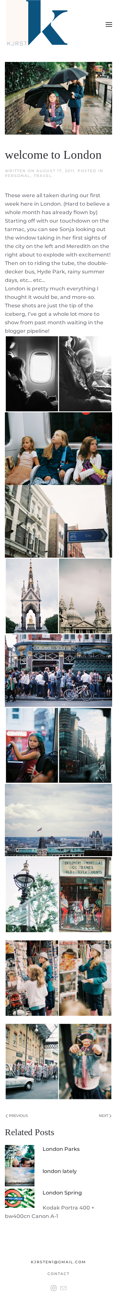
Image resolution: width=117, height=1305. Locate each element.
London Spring (62, 1193)
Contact (58, 1273)
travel (43, 175)
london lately (60, 1171)
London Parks (61, 1149)
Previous (18, 1115)
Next (104, 1115)
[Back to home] (38, 24)
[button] (109, 24)
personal (18, 175)
